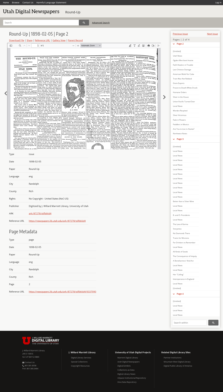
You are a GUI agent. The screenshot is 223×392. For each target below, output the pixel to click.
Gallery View (59, 40)
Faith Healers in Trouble (183, 65)
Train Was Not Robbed (182, 78)
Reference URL (42, 40)
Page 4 (180, 293)
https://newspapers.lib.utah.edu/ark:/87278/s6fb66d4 (57, 220)
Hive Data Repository (127, 382)
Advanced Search (101, 22)
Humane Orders (180, 92)
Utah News (177, 56)
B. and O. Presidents (181, 215)
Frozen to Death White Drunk (185, 87)
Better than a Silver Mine (183, 201)
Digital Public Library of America (178, 365)
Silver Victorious (179, 115)
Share (29, 40)
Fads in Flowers (179, 120)
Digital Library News (126, 374)
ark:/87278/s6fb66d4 (40, 213)
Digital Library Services (81, 357)
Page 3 (180, 139)
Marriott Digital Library (127, 357)
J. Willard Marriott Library (33, 350)
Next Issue (212, 33)
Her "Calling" (178, 274)
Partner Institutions (172, 357)
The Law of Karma (180, 224)
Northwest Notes (180, 133)
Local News (177, 106)
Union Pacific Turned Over (184, 101)
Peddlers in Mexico (181, 124)
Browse (15, 2)
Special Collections (79, 361)
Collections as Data (125, 370)
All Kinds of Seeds (180, 251)
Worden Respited (180, 110)
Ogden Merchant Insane (183, 60)
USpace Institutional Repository (131, 378)
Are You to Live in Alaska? (183, 129)
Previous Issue (180, 33)
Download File (16, 40)
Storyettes (177, 229)
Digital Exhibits (124, 365)
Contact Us (27, 2)
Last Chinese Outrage (182, 69)
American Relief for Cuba (183, 74)
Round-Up (72, 12)
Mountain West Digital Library (177, 361)
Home (6, 2)
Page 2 (180, 43)
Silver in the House (181, 97)
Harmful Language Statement (51, 2)
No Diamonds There (181, 233)
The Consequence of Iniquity (185, 256)
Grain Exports (178, 83)
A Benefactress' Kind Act (183, 260)
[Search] (84, 22)
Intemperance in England (183, 279)
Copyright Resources (80, 365)
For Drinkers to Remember (184, 242)
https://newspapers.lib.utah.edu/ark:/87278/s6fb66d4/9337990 (62, 291)
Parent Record (75, 40)
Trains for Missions (181, 238)
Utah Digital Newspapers (128, 361)
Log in (218, 2)
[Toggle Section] (174, 43)
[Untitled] (177, 51)
